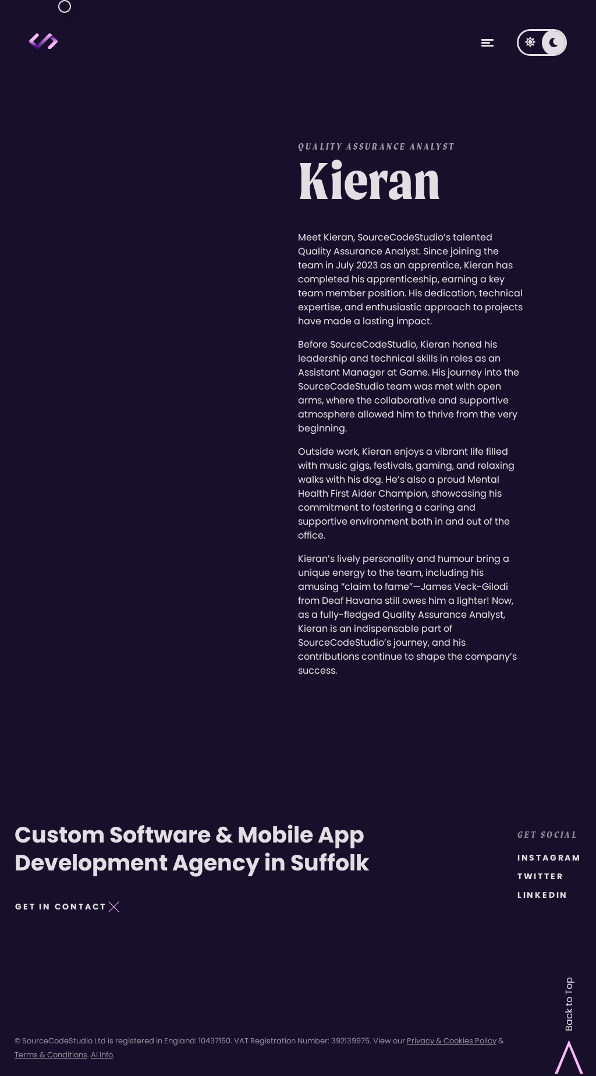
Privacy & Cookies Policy (451, 1040)
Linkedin (542, 895)
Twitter (540, 876)
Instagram (549, 857)
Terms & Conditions (51, 1054)
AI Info (102, 1054)
